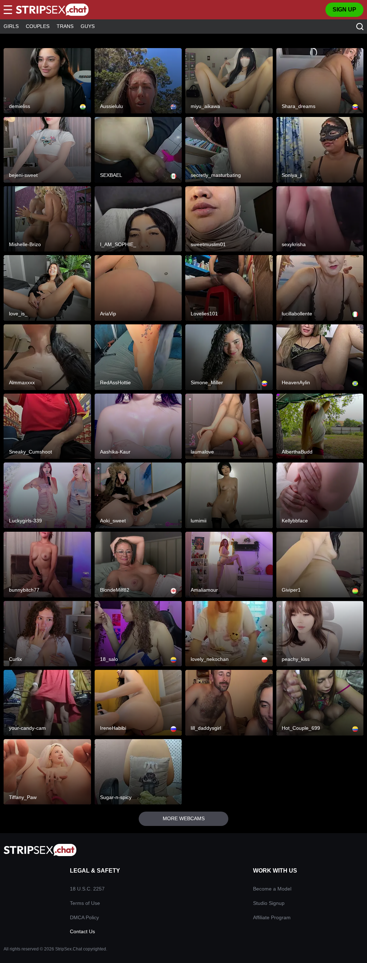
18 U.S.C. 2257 (87, 889)
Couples (37, 26)
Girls (11, 26)
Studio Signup (269, 903)
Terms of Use (85, 903)
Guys (88, 26)
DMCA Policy (84, 917)
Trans (65, 26)
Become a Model (272, 889)
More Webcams (184, 818)
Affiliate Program (272, 917)
